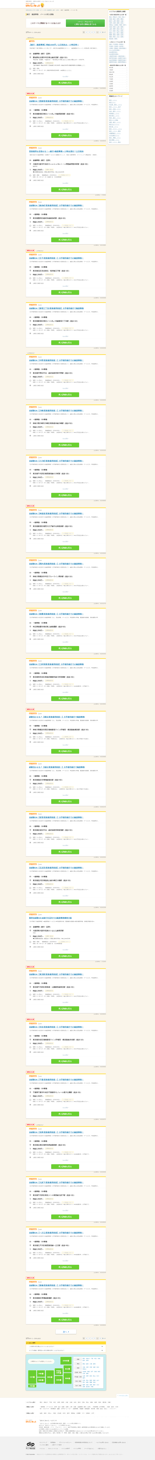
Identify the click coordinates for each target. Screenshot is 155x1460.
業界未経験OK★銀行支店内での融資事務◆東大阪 (50, 918)
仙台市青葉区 (113, 60)
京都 (91, 1367)
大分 (98, 1384)
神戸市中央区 (113, 58)
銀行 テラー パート (115, 129)
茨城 (99, 1358)
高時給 (73, 1413)
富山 (94, 1376)
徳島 (87, 1382)
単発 (45, 1413)
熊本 (94, 1384)
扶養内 (88, 1413)
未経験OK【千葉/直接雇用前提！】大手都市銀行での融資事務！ (56, 1080)
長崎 (91, 1384)
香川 (84, 1382)
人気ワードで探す (57, 1445)
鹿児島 (88, 1386)
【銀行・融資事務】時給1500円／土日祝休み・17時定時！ (54, 45)
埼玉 (95, 1358)
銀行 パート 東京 (115, 142)
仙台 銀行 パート (115, 111)
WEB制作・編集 (55, 1408)
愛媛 (91, 1382)
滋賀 (94, 1367)
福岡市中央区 (113, 62)
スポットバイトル (53, 1448)
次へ (103, 32)
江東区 (111, 48)
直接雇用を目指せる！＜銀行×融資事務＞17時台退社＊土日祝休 (56, 151)
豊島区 (116, 48)
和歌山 (84, 1369)
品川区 (121, 46)
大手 (92, 1413)
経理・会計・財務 (59, 1407)
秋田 (99, 1371)
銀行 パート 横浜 (115, 131)
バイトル (42, 1448)
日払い (50, 1413)
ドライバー (113, 1408)
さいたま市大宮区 (114, 50)
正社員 (59, 1413)
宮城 (95, 1371)
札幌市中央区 (122, 60)
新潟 (91, 1376)
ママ (83, 1413)
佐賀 (87, 1384)
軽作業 (93, 1408)
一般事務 (42, 1407)
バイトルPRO (77, 1448)
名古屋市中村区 (113, 54)
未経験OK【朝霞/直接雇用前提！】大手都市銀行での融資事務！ (56, 614)
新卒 (68, 1413)
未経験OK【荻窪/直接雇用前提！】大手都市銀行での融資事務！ (56, 817)
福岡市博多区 (122, 62)
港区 (110, 44)
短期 (41, 1413)
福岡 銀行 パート (115, 122)
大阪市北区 (121, 56)
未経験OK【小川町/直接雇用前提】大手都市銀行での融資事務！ (56, 461)
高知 (94, 1382)
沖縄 (92, 1386)
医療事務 (75, 1408)
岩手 (92, 1371)
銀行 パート (113, 100)
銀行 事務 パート (115, 137)
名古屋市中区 (113, 52)
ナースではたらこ (89, 1448)
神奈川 (88, 1358)
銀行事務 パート (114, 140)
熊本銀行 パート (114, 113)
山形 (84, 1373)
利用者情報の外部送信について (83, 1442)
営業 (108, 1407)
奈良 (98, 1367)
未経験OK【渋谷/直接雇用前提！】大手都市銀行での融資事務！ (56, 1027)
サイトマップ (43, 1442)
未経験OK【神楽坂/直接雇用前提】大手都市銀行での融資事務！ (56, 514)
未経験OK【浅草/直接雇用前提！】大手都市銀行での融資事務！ (56, 1132)
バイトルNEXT (65, 1448)
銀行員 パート (113, 126)
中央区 (111, 46)
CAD (116, 1407)
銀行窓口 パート (114, 115)
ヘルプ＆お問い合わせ (102, 1442)
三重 (91, 1363)
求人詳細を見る (65, 83)
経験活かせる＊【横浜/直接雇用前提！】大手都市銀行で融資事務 (57, 717)
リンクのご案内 (44, 1445)
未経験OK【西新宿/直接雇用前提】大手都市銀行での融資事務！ (56, 101)
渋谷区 (116, 46)
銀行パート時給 (113, 120)
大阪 (84, 1367)
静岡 (94, 1363)
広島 (84, 1380)
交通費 (78, 1413)
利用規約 (53, 1442)
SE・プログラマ (44, 1408)
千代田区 (115, 44)
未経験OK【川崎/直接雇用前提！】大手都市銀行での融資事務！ (56, 411)
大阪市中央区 (113, 56)
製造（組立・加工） (102, 1408)
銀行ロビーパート (114, 124)
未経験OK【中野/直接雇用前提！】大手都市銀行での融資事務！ (56, 360)
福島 (87, 1373)
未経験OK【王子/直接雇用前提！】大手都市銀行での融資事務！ (56, 258)
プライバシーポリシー (65, 1442)
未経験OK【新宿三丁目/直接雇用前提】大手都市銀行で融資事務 (56, 308)
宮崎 (84, 1386)
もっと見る (65, 76)
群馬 (87, 1360)
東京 (84, 1358)
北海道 (84, 1371)
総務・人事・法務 (71, 1407)
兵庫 (87, 1367)
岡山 (87, 1380)
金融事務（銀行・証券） (84, 1407)
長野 (87, 1376)
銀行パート (112, 102)
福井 (84, 1377)
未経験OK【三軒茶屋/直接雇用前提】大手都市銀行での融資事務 (56, 664)
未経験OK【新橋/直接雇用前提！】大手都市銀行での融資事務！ (56, 1285)
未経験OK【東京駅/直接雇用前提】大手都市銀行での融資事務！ (56, 974)
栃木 (84, 1360)
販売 (112, 1407)
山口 (98, 1380)
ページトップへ (123, 1395)
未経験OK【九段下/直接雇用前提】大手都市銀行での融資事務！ (56, 1182)
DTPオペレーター (66, 1408)
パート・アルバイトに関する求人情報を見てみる (85, 23)
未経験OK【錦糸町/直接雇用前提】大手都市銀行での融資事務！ (56, 205)
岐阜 (87, 1363)
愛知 (84, 1363)
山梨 (84, 1376)
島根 (94, 1380)
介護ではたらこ (102, 1448)
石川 (98, 1376)
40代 (64, 1413)
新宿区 (121, 44)
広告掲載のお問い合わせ (119, 1442)
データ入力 (49, 1407)
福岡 (84, 1384)
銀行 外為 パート (115, 109)
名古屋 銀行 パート (115, 104)
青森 (88, 1371)
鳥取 (91, 1380)
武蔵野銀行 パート (115, 133)
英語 (54, 1413)
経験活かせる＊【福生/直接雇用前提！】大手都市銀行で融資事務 (57, 767)
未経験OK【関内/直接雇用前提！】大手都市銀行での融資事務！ (56, 564)
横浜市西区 (122, 48)
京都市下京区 (122, 58)
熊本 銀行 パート (115, 118)
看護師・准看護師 (85, 1408)
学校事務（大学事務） (99, 1407)
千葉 (92, 1358)
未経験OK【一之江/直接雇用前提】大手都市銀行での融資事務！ (56, 1233)
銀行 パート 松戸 (115, 107)
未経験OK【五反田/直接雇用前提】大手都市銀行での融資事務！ (56, 868)
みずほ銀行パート (114, 135)
